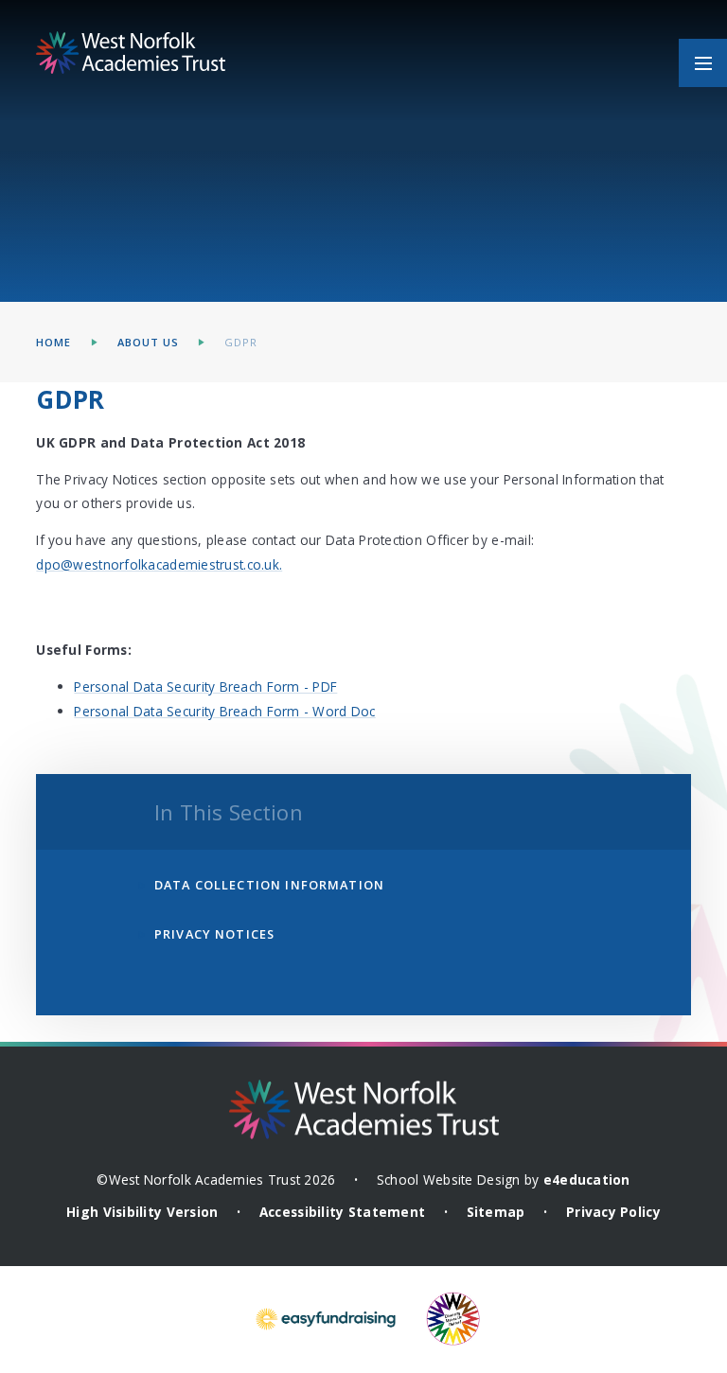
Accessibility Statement (342, 1212)
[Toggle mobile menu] (703, 63)
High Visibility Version (142, 1212)
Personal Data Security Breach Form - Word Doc (224, 711)
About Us (148, 342)
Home (53, 342)
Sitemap (496, 1212)
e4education (586, 1179)
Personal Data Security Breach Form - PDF (205, 686)
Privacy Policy (613, 1212)
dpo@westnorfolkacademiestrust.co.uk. (159, 564)
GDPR (240, 342)
